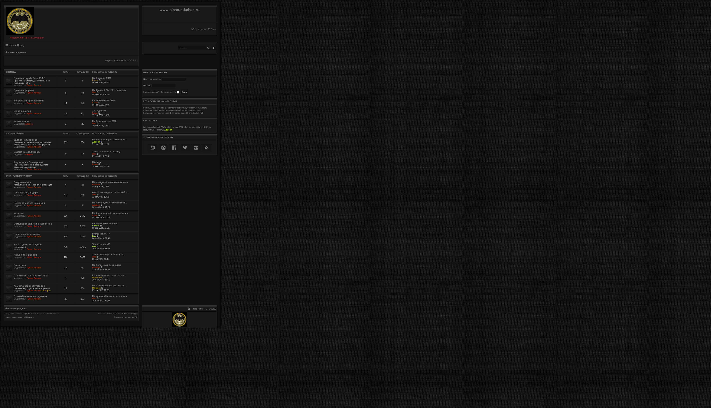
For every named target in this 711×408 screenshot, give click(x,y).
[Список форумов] (19, 20)
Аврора (96, 142)
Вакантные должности (27, 152)
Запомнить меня (169, 92)
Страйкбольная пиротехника (31, 275)
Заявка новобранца (25, 139)
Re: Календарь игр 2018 (104, 121)
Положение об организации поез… (110, 182)
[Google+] (196, 147)
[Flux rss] (206, 147)
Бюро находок (22, 111)
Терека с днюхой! (101, 244)
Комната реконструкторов (29, 286)
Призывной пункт (15, 134)
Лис (94, 92)
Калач (95, 80)
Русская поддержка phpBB (126, 317)
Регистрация (159, 72)
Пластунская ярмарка (27, 234)
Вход (146, 72)
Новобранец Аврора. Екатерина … (110, 139)
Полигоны (20, 265)
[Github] (163, 147)
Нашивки (96, 162)
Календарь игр (22, 121)
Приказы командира (26, 192)
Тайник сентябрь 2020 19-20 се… (108, 254)
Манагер (96, 288)
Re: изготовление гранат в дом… (109, 275)
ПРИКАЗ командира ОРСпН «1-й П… (110, 192)
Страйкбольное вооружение (30, 296)
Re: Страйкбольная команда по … (109, 286)
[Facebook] (174, 147)
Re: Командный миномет (105, 223)
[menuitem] (212, 29)
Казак (95, 102)
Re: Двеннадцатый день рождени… (110, 213)
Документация (22, 182)
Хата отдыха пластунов (28, 244)
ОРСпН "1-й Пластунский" (19, 176)
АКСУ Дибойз (99, 111)
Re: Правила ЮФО (101, 78)
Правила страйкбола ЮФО (29, 78)
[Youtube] (153, 147)
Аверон (37, 85)
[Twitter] (185, 147)
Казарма (19, 213)
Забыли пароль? (151, 92)
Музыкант (97, 277)
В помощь (11, 72)
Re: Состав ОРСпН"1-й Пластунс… (109, 90)
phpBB (26, 314)
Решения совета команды (29, 203)
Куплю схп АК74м (101, 234)
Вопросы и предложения (29, 100)
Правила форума (24, 90)
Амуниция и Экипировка (28, 162)
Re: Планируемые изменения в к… (109, 203)
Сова (94, 215)
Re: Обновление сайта (103, 100)
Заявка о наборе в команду (106, 152)
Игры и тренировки (25, 254)
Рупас (30, 85)
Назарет (47, 291)
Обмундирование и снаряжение (33, 223)
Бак (94, 236)
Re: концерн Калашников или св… (110, 296)
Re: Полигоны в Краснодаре (106, 265)
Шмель (95, 226)
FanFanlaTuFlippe (130, 314)
